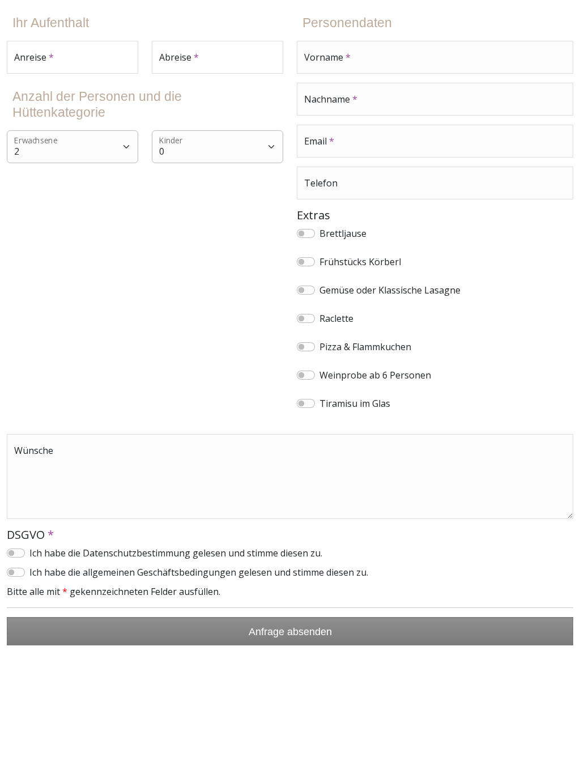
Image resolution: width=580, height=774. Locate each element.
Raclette (336, 318)
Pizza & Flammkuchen (365, 347)
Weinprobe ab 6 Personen (375, 375)
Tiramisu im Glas (354, 403)
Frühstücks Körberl (360, 262)
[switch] (306, 233)
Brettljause (342, 233)
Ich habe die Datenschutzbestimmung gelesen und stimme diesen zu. (175, 553)
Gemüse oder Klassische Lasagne (389, 290)
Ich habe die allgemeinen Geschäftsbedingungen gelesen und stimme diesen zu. (198, 572)
